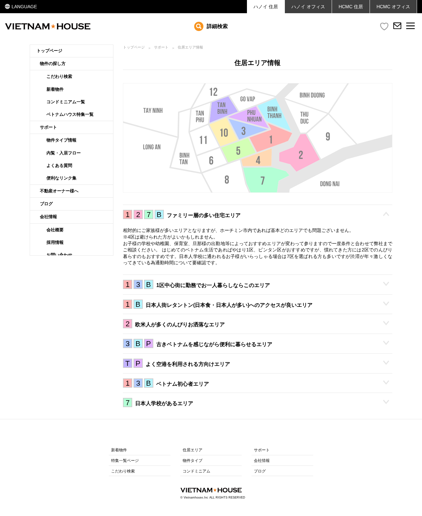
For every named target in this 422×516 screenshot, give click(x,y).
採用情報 (55, 242)
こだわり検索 (59, 76)
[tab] (258, 214)
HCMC (393, 6)
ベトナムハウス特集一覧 (70, 114)
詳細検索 (217, 26)
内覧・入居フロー (63, 152)
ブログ (46, 203)
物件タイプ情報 (61, 140)
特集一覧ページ (125, 460)
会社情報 (48, 216)
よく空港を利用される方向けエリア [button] (177, 363)
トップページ (49, 50)
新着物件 (55, 89)
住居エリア (192, 450)
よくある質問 (59, 165)
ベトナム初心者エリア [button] (167, 383)
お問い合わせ (59, 254)
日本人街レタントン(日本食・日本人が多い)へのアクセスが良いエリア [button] (219, 304)
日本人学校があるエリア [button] (159, 403)
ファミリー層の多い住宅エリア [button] (183, 214)
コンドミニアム (196, 471)
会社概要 (55, 229)
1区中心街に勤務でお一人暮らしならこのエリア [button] (198, 284)
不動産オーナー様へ (59, 190)
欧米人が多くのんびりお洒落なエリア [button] (175, 324)
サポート (48, 127)
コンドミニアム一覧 (65, 101)
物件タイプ (192, 460)
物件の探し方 (53, 63)
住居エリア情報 (190, 47)
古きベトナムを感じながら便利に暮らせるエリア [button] (199, 343)
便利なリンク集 (61, 178)
